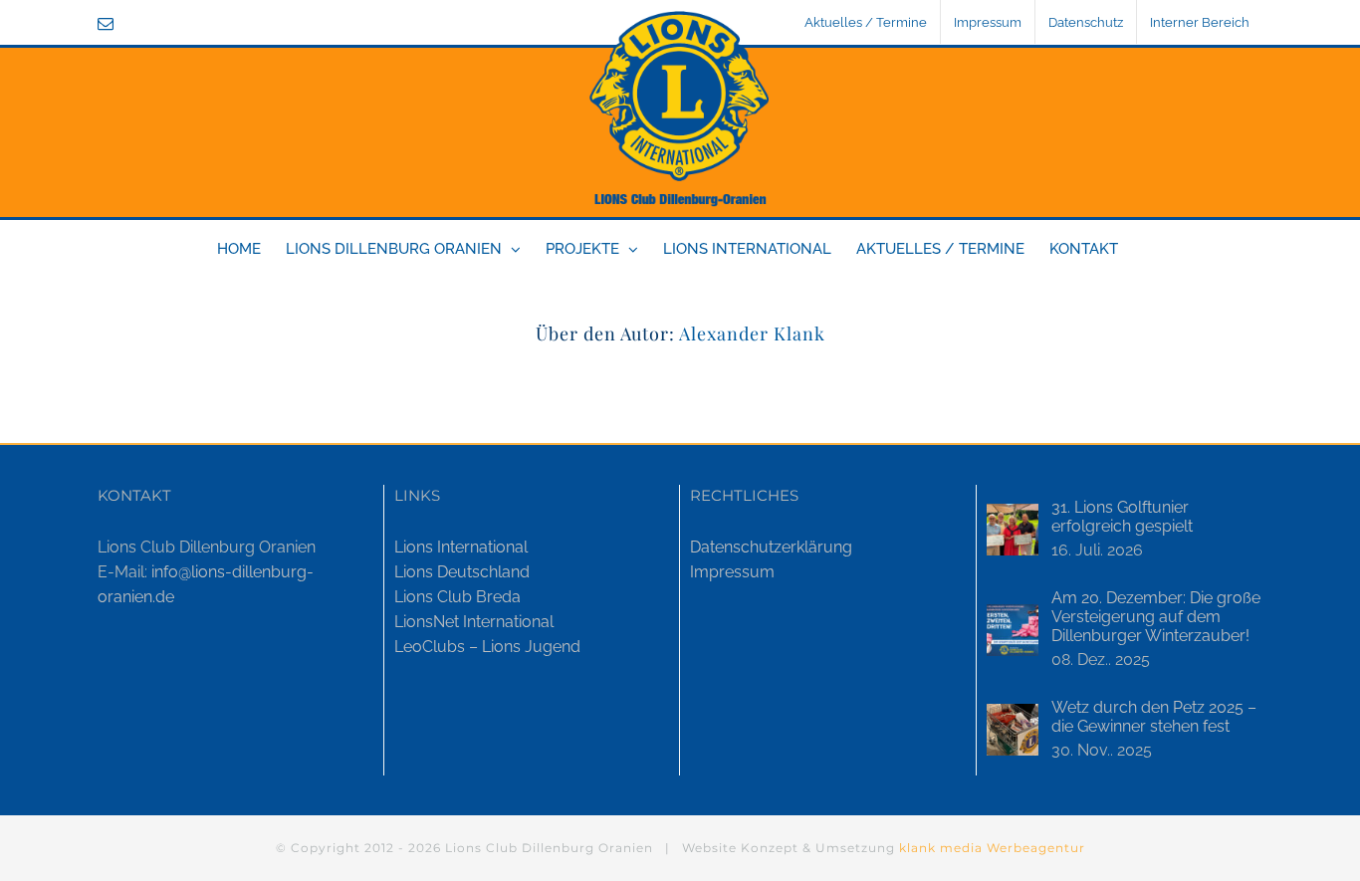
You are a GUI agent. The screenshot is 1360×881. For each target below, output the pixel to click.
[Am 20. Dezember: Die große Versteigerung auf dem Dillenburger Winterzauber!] (1012, 630)
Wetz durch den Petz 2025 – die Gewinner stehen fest (1153, 717)
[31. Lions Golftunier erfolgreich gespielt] (1012, 529)
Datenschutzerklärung (771, 547)
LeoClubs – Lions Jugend (487, 646)
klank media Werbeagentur (992, 847)
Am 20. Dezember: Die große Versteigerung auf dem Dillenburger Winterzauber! (1155, 616)
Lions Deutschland (462, 571)
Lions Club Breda (457, 596)
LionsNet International (474, 621)
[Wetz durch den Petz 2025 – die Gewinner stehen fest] (1012, 730)
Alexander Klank (752, 333)
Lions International (461, 547)
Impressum (732, 571)
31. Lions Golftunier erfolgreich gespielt (1122, 517)
